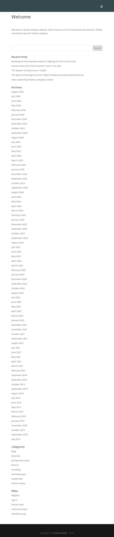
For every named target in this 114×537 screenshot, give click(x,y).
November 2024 (19, 178)
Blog (13, 451)
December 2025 (19, 119)
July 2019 (15, 398)
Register (15, 495)
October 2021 (18, 334)
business (15, 455)
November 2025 (19, 123)
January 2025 (17, 169)
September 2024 (19, 187)
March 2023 (17, 265)
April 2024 (16, 206)
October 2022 (18, 288)
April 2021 (16, 361)
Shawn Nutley (18, 483)
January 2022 (17, 320)
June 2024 (16, 196)
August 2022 (17, 293)
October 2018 (18, 430)
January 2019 (17, 420)
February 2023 (18, 270)
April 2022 (16, 311)
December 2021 (19, 324)
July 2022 (15, 297)
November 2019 (19, 379)
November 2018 (19, 425)
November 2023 (19, 228)
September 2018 (19, 434)
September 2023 (19, 238)
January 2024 (17, 219)
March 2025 (17, 160)
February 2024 (18, 215)
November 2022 (19, 283)
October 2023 (18, 233)
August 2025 (17, 137)
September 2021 (19, 338)
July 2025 (15, 142)
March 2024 (17, 210)
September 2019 (19, 388)
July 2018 (15, 439)
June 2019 (16, 402)
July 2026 (15, 96)
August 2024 (17, 192)
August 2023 (17, 242)
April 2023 (16, 260)
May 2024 (16, 201)
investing (15, 469)
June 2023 (16, 251)
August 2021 (17, 343)
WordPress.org (18, 513)
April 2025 (16, 155)
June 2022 (16, 302)
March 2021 (17, 366)
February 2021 (18, 370)
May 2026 (16, 105)
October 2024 (18, 183)
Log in (14, 500)
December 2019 (19, 375)
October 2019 (18, 384)
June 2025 (16, 146)
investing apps (18, 474)
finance (15, 465)
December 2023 (19, 224)
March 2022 (17, 315)
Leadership (17, 478)
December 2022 (19, 279)
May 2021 (16, 356)
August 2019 (17, 393)
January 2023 (17, 274)
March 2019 (17, 411)
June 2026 (16, 100)
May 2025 (16, 151)
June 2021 (16, 352)
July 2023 (15, 247)
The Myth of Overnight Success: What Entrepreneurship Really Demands (47, 75)
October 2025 (18, 128)
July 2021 (15, 347)
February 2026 (18, 110)
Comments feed (19, 509)
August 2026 (17, 91)
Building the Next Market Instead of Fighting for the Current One (43, 61)
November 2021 (19, 329)
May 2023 (16, 256)
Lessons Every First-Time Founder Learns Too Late (36, 65)
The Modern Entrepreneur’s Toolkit (28, 70)
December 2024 (19, 174)
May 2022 (16, 306)
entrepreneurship (20, 460)
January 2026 (17, 114)
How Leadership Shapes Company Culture (32, 79)
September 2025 (19, 133)
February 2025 (18, 164)
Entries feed (17, 504)
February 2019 (18, 416)
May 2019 (16, 407)
